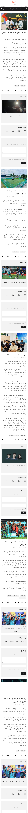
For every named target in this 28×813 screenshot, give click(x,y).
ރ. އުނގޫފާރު (17, 85)
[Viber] (18, 90)
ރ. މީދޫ (17, 750)
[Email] (15, 90)
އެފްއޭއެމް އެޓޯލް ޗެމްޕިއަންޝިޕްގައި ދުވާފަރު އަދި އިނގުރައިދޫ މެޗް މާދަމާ (15, 282)
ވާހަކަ (10, 9)
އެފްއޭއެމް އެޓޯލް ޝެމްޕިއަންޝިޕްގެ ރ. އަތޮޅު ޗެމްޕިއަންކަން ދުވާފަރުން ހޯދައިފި (14, 629)
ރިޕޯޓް (16, 9)
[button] (16, 631)
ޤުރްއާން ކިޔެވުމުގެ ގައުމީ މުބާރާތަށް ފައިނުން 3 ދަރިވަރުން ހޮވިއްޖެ (16, 466)
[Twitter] (22, 90)
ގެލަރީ (13, 9)
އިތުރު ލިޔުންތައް (23, 85)
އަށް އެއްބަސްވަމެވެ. (16, 159)
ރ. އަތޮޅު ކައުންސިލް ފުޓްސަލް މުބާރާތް (13, 596)
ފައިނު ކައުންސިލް (11, 435)
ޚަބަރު (23, 9)
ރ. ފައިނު (17, 435)
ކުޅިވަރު (20, 9)
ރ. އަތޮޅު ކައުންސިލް (16, 251)
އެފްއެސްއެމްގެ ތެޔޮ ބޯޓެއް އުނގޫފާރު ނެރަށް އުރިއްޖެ (18, 116)
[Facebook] (25, 90)
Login (3, 6)
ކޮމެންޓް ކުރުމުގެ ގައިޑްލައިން (19, 159)
